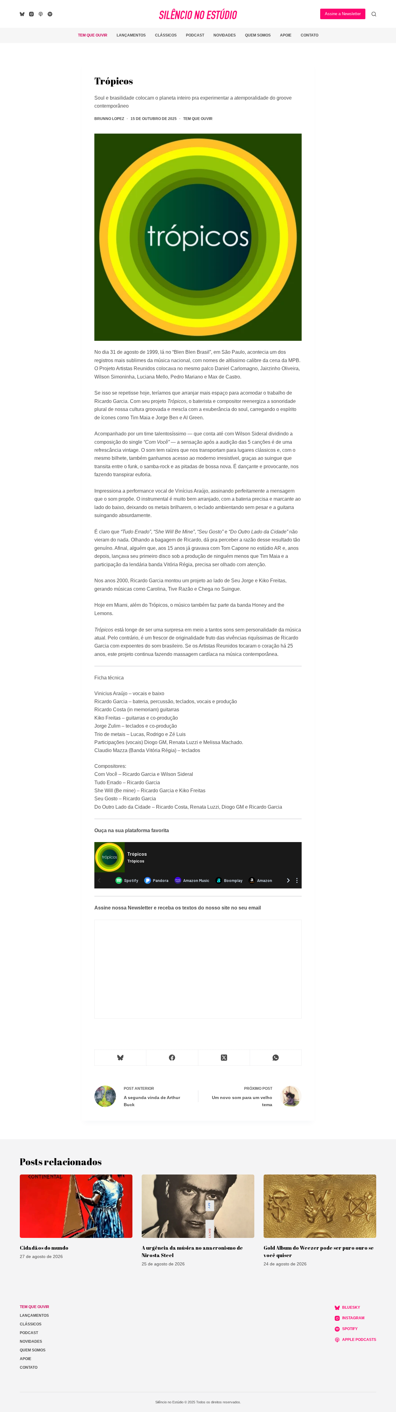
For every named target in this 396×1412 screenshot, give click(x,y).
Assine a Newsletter (343, 13)
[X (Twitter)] (224, 1058)
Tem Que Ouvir (92, 35)
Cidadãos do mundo (44, 1247)
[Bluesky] (22, 14)
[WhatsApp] (276, 1058)
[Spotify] (50, 14)
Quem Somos (258, 35)
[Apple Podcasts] (40, 14)
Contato (309, 35)
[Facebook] (172, 1058)
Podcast (195, 35)
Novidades (224, 35)
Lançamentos (131, 35)
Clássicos (166, 35)
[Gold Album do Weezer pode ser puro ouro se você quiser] (320, 1206)
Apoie (285, 35)
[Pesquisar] (374, 14)
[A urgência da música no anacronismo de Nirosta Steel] (198, 1206)
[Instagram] (31, 14)
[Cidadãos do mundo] (76, 1206)
